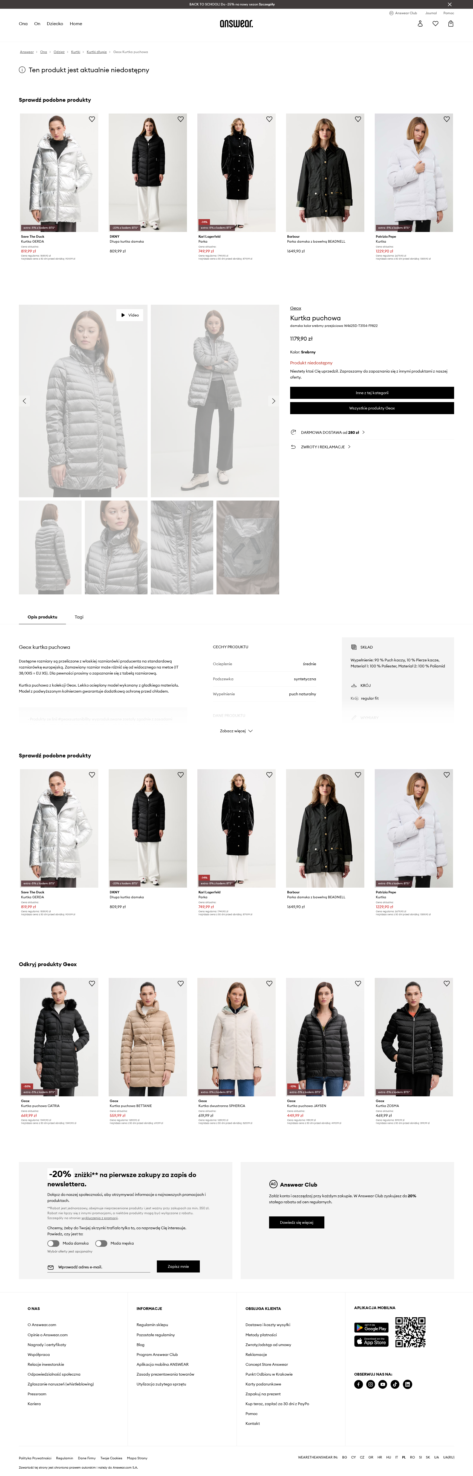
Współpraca (39, 1354)
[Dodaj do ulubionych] (92, 119)
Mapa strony (137, 1458)
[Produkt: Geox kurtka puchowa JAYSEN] (325, 1037)
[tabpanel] (236, 680)
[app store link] (371, 1340)
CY (353, 1457)
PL (404, 1457)
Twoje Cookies (111, 1458)
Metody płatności (261, 1334)
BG (344, 1457)
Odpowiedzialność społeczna (54, 1374)
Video (133, 315)
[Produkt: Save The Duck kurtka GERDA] (59, 173)
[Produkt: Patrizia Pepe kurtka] (414, 173)
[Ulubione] (435, 23)
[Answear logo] (236, 24)
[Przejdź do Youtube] (382, 1384)
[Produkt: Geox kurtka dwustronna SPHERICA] (236, 1037)
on (37, 23)
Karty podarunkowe (263, 1384)
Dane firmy (87, 1458)
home (76, 23)
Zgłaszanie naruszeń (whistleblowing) (61, 1384)
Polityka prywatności (35, 1458)
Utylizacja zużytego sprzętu (161, 1384)
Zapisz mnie (178, 1266)
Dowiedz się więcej (296, 1222)
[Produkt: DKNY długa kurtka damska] (148, 173)
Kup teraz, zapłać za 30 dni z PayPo (277, 1403)
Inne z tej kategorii (372, 392)
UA (436, 1457)
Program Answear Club (157, 1354)
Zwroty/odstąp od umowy (268, 1344)
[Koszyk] (451, 23)
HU (388, 1457)
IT (396, 1457)
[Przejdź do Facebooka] (358, 1384)
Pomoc (252, 1413)
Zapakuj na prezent (263, 1393)
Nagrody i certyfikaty (47, 1344)
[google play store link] (371, 1328)
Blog (141, 1344)
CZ (362, 1457)
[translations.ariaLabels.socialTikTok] (395, 1384)
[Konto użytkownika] (420, 23)
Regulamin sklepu (152, 1324)
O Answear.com (42, 1324)
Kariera (34, 1403)
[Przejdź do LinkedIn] (407, 1384)
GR (370, 1457)
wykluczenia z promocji (100, 1218)
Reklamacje (256, 1354)
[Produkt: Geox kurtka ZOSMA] (414, 1037)
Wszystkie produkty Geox (372, 408)
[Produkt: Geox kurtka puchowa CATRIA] (59, 1037)
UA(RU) (448, 1457)
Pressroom (37, 1393)
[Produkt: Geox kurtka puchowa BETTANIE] (148, 1037)
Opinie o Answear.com (48, 1334)
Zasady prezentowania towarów (165, 1374)
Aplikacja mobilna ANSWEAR (163, 1364)
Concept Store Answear (267, 1364)
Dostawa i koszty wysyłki (268, 1324)
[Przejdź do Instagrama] (370, 1384)
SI (420, 1457)
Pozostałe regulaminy (156, 1334)
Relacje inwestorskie (46, 1364)
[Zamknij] (449, 4)
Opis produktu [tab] (42, 617)
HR (379, 1457)
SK (428, 1457)
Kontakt (253, 1423)
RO (412, 1457)
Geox (295, 308)
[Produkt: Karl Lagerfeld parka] (236, 173)
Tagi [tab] (79, 617)
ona (23, 23)
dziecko (55, 23)
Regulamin (64, 1458)
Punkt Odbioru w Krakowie (269, 1374)
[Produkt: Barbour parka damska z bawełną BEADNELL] (325, 173)
